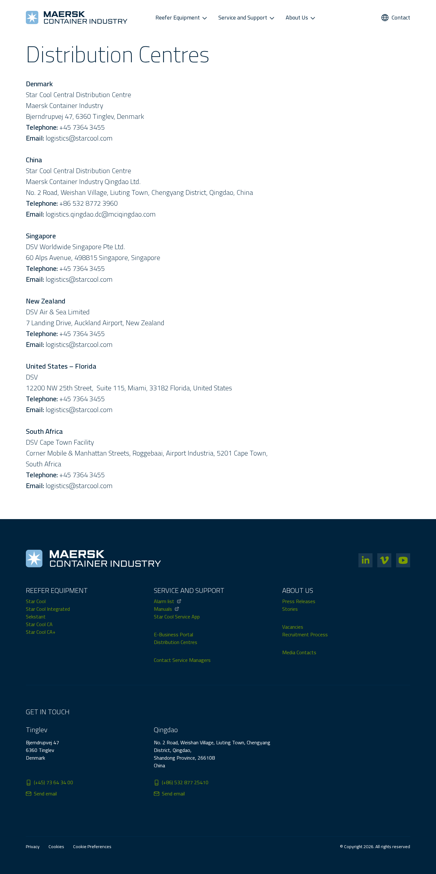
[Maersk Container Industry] (76, 17)
